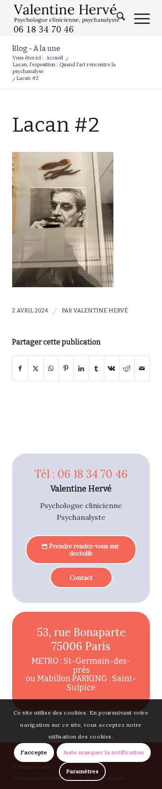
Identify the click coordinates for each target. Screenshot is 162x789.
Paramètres (82, 771)
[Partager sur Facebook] (20, 368)
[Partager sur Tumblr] (96, 368)
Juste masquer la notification (103, 752)
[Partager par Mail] (142, 368)
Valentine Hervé (100, 310)
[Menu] (137, 18)
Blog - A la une (36, 48)
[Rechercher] (116, 18)
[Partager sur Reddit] (126, 368)
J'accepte (34, 752)
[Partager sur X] (35, 368)
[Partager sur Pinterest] (65, 368)
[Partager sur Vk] (111, 368)
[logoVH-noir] (67, 18)
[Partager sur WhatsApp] (51, 368)
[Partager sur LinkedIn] (81, 368)
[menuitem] (116, 18)
